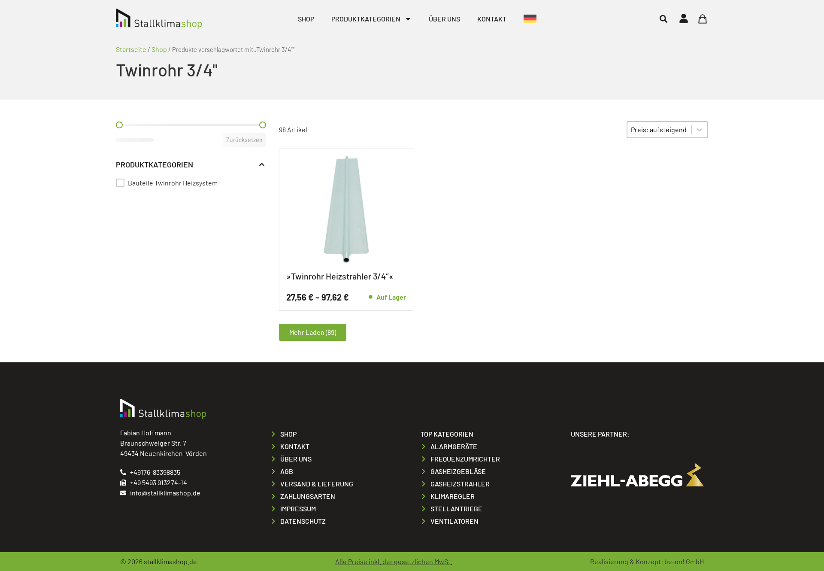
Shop (306, 19)
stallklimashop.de (170, 561)
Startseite (131, 49)
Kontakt (491, 19)
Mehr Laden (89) (312, 332)
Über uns (444, 19)
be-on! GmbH (684, 561)
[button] (663, 19)
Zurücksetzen (244, 139)
